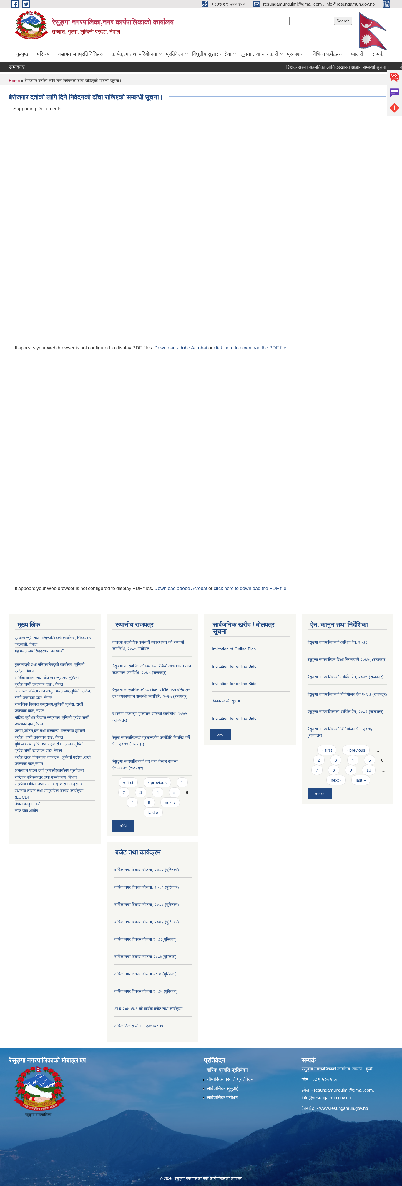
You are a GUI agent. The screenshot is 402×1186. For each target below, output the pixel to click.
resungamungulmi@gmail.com (343, 1089)
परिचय (43, 54)
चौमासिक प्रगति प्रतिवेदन (230, 1079)
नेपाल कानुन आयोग (28, 804)
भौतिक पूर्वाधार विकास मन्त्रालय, (38, 717)
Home (14, 80)
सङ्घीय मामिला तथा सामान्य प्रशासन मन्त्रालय (49, 784)
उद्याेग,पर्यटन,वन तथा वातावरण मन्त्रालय (45, 730)
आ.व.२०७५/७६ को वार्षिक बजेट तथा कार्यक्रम (148, 1008)
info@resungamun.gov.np (326, 1097)
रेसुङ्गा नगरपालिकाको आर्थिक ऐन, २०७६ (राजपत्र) (345, 711)
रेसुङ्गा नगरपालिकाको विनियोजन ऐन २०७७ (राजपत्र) (347, 694)
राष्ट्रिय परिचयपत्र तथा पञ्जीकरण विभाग (46, 777)
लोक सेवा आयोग (26, 810)
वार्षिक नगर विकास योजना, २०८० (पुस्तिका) (146, 904)
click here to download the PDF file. (251, 347)
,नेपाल (38, 724)
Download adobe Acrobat (181, 347)
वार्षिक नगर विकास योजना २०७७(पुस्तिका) (145, 956)
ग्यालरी (356, 54)
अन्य (220, 734)
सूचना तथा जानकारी (259, 54)
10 (368, 770)
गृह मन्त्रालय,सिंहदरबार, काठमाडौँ (39, 651)
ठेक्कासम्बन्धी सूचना (226, 701)
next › (170, 802)
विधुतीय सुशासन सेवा (211, 54)
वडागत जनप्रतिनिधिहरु (80, 54)
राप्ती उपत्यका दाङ (28, 697)
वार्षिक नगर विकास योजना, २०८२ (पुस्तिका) (146, 869)
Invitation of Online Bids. (234, 649)
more (320, 793)
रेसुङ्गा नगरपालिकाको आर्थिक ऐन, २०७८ (338, 642)
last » (153, 812)
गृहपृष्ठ (22, 54)
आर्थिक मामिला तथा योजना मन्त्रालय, (42, 677)
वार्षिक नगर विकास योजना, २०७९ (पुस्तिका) (146, 922)
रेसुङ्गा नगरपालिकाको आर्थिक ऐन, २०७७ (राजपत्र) (345, 676)
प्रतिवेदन (174, 54)
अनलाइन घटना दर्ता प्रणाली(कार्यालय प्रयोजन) (49, 770)
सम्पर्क (377, 54)
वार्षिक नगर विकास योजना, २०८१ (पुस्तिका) (146, 887)
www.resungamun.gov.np (343, 1108)
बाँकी (123, 826)
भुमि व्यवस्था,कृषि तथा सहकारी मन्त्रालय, (44, 744)
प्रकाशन (295, 54)
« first (128, 782)
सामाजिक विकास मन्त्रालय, (34, 704)
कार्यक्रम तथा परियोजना (134, 54)
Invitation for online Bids (234, 666)
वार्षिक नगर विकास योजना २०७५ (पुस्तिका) (146, 991)
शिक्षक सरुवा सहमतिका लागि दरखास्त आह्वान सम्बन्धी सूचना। (324, 67)
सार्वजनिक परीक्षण (222, 1097)
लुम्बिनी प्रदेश (80, 691)
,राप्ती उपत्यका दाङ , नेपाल (43, 684)
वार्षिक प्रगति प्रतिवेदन (227, 1070)
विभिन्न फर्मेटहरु (327, 54)
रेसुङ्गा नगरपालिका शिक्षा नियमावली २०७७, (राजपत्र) (347, 659)
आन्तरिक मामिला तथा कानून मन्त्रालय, (42, 691)
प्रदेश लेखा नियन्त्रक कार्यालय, (38, 757)
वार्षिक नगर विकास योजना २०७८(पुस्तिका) (145, 939)
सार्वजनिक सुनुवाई (222, 1088)
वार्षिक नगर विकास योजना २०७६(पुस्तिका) (145, 974)
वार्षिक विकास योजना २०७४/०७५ (138, 1026)
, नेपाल (47, 697)
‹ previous (157, 782)
